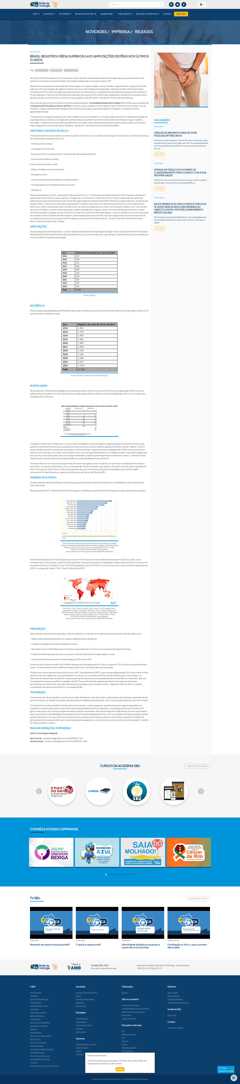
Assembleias (35, 1033)
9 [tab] (128, 874)
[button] (202, 4)
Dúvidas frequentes (85, 1000)
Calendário (81, 1022)
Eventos (34, 1063)
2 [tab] (109, 874)
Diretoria (34, 1009)
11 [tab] (133, 874)
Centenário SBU (37, 1053)
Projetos (172, 1015)
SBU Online (81, 1032)
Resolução (173, 993)
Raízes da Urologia (39, 1006)
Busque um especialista (86, 993)
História (34, 996)
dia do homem (56, 70)
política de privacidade (107, 1060)
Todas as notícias (84, 1025)
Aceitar (120, 1069)
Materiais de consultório (133, 1012)
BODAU (125, 993)
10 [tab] (131, 874)
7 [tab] (122, 874)
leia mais (159, 154)
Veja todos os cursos (197, 766)
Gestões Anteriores (39, 1000)
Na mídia (79, 1029)
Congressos (82, 1019)
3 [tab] (111, 874)
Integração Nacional (40, 1059)
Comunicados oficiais (86, 1045)
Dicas (78, 996)
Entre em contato (176, 1028)
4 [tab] (114, 874)
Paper (124, 1045)
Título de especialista (39, 1056)
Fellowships (127, 1051)
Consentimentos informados (135, 1009)
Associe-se (35, 1039)
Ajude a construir (38, 1043)
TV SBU (78, 1051)
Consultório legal (130, 1005)
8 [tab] (125, 874)
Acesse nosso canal (198, 898)
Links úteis (126, 1015)
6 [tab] (120, 874)
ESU (123, 1031)
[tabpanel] (51, 853)
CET (123, 1038)
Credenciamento (129, 1048)
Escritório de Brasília (40, 1023)
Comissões (35, 1019)
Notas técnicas (129, 1019)
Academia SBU (106, 14)
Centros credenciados (178, 1003)
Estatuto (34, 1029)
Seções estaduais (38, 1013)
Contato (167, 14)
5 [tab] (117, 874)
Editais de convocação (41, 1036)
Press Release (82, 1048)
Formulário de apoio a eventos (44, 1066)
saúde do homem (71, 70)
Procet (125, 1041)
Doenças (80, 1003)
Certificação (174, 996)
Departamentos (37, 1016)
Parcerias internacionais (41, 1049)
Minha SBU (181, 14)
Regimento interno (39, 1026)
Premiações (35, 1003)
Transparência (37, 1046)
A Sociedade (35, 993)
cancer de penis (42, 70)
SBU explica (81, 1006)
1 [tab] (106, 874)
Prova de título (129, 1035)
